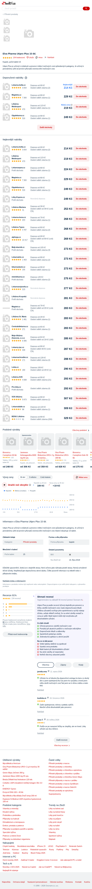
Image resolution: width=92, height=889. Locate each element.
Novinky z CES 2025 (11, 867)
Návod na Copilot (29, 867)
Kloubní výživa (8, 812)
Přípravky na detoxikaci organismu (16, 839)
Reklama (69, 882)
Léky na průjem (55, 819)
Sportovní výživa (55, 836)
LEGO (50, 846)
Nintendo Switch (75, 846)
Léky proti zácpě (55, 822)
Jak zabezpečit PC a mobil (70, 860)
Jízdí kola (6, 853)
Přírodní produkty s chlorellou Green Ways (65, 777)
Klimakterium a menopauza (13, 822)
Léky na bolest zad (56, 809)
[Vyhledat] (86, 8)
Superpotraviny (55, 794)
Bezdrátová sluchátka (26, 846)
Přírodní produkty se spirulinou (61, 791)
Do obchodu (81, 87)
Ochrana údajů (19, 882)
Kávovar (15, 850)
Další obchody (46, 127)
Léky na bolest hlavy (57, 812)
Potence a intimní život (12, 836)
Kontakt (78, 882)
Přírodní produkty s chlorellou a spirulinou (65, 770)
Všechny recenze (61, 745)
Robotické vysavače (38, 850)
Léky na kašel (54, 826)
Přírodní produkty (11, 14)
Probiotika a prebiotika (12, 815)
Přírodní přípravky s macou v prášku (63, 780)
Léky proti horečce (56, 815)
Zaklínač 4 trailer (27, 860)
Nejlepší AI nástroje (10, 870)
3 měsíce (32, 477)
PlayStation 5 (61, 846)
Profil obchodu (17, 170)
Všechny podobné (79, 430)
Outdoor (16, 853)
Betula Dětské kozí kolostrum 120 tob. (18, 779)
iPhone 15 (41, 846)
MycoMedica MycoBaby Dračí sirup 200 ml (20, 796)
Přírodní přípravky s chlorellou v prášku (64, 774)
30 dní (22, 477)
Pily (67, 850)
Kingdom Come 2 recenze (47, 860)
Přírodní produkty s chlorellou (60, 767)
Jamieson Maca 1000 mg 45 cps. (16, 776)
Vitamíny (52, 832)
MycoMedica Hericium (11, 763)
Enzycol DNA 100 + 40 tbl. (13, 792)
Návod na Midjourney (63, 867)
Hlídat (40, 57)
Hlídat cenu (83, 477)
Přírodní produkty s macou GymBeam (63, 784)
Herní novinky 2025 (10, 860)
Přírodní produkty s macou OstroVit (62, 787)
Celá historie (45, 477)
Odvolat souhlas (56, 882)
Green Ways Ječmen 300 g (13, 773)
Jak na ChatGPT (45, 867)
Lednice (24, 850)
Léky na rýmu (54, 829)
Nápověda (6, 882)
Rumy (51, 850)
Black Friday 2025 (38, 853)
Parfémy (60, 850)
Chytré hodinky (9, 846)
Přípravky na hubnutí (11, 819)
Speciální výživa (9, 832)
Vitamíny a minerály (10, 809)
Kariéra (87, 882)
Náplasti (52, 839)
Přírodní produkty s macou (59, 763)
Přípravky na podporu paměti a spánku (18, 829)
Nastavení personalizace (37, 882)
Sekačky (75, 850)
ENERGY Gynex (9, 789)
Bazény (25, 853)
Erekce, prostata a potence (13, 826)
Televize (6, 850)
